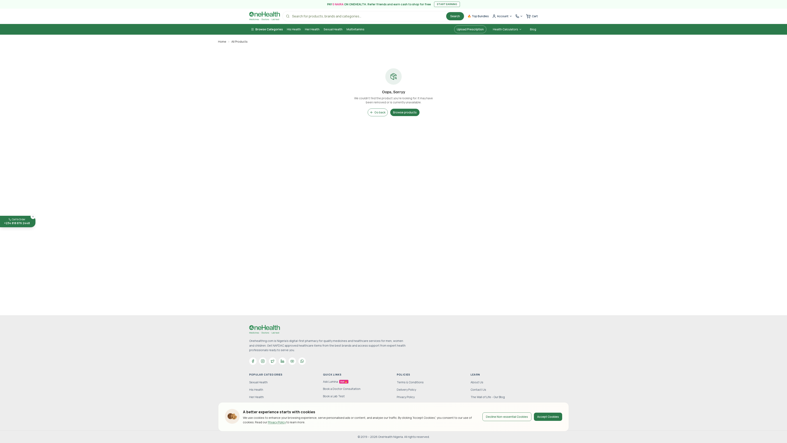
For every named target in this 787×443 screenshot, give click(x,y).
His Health (294, 29)
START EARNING (447, 4)
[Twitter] (272, 361)
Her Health (312, 29)
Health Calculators (505, 29)
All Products (239, 41)
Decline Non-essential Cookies (507, 417)
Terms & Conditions (410, 382)
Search (455, 16)
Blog (533, 29)
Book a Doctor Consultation (342, 389)
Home (222, 41)
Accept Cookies (548, 417)
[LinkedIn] (282, 361)
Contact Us (478, 390)
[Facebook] (253, 361)
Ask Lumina (335, 382)
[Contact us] (519, 16)
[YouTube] (292, 361)
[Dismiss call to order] (33, 216)
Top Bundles (478, 16)
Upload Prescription (470, 29)
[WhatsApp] (302, 361)
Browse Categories (269, 29)
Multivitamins (355, 29)
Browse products (405, 112)
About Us (477, 382)
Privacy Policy (277, 422)
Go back (380, 112)
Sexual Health (333, 29)
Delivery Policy (406, 390)
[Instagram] (262, 361)
